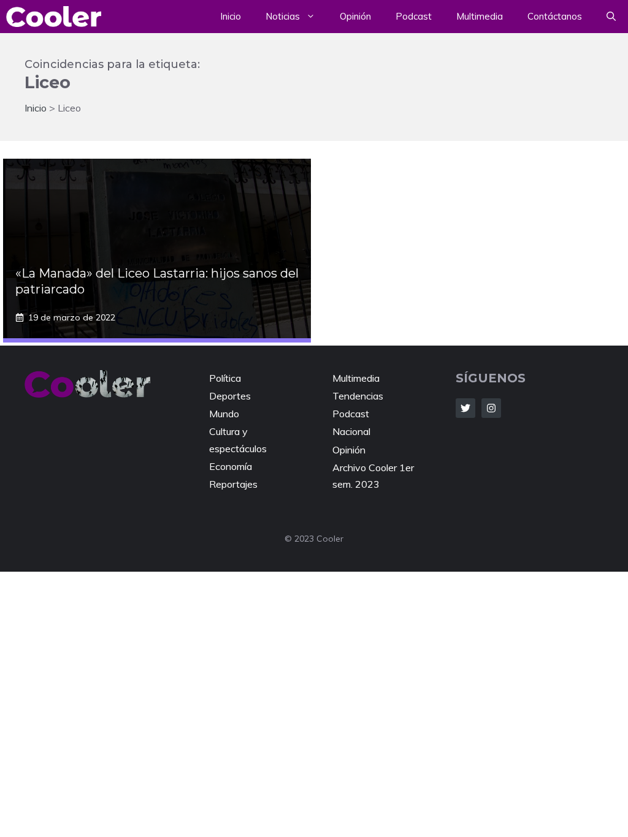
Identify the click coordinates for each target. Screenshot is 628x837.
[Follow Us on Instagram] (491, 408)
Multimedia (479, 16)
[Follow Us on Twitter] (465, 408)
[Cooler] (53, 16)
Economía (230, 466)
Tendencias (357, 396)
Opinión (355, 16)
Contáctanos (554, 16)
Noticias (283, 16)
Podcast (414, 16)
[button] (611, 16)
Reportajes (233, 484)
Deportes (230, 396)
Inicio (230, 16)
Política (225, 378)
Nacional (351, 431)
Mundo (224, 413)
